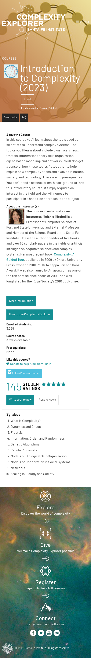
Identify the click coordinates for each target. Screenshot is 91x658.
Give (45, 545)
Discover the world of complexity (45, 513)
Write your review (20, 399)
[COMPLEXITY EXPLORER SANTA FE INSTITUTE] (34, 21)
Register (45, 582)
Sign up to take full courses (45, 588)
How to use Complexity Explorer (29, 314)
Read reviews (47, 399)
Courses (9, 58)
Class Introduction (21, 301)
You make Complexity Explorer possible (45, 551)
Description (11, 117)
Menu (84, 22)
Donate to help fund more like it (30, 363)
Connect (46, 618)
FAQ (24, 117)
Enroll (27, 99)
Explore (46, 507)
